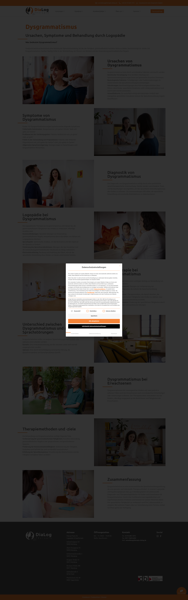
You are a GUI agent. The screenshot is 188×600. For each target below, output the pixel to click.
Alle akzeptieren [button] (94, 321)
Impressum (114, 333)
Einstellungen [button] (90, 292)
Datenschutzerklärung (99, 289)
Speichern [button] (94, 316)
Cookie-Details (75, 333)
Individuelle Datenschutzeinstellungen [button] (94, 326)
